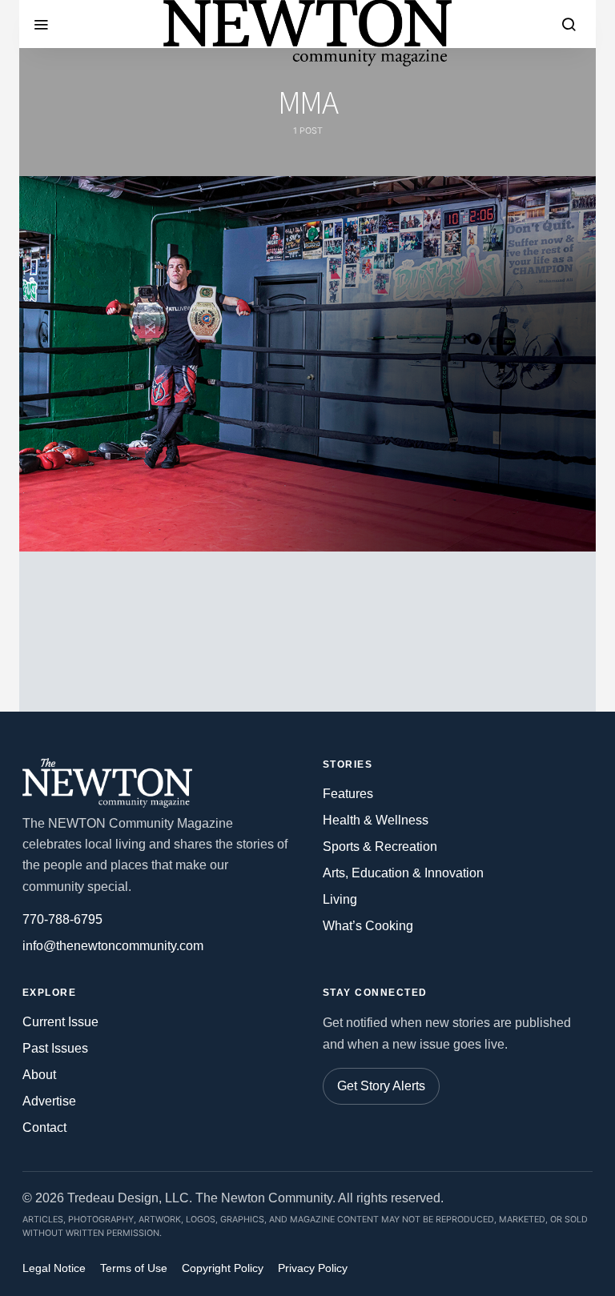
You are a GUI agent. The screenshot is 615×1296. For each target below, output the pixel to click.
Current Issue (60, 1022)
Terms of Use (133, 1268)
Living (340, 899)
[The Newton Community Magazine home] (114, 783)
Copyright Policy (222, 1268)
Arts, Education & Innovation (403, 873)
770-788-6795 (62, 919)
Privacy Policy (313, 1268)
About (39, 1074)
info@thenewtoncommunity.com (112, 946)
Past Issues (55, 1048)
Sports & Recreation (380, 846)
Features (348, 793)
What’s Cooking (368, 926)
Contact (44, 1127)
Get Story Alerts (381, 1086)
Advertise (49, 1101)
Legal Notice (54, 1268)
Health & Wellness (375, 820)
